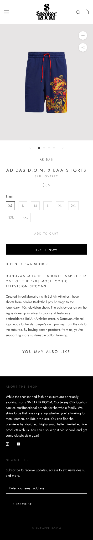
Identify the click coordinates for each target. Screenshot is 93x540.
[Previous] (30, 148)
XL (60, 205)
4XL (25, 217)
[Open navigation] (6, 12)
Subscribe (22, 504)
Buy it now (47, 250)
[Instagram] (7, 443)
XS (10, 205)
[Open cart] (87, 12)
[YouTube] (18, 443)
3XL (11, 217)
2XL (73, 205)
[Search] (78, 12)
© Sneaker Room (47, 528)
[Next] (63, 148)
